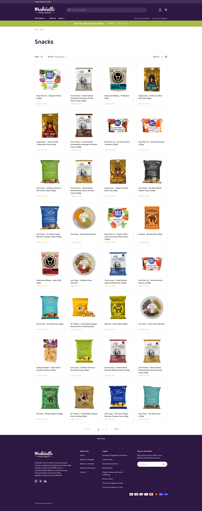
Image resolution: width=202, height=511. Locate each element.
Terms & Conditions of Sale (112, 483)
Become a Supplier (160, 18)
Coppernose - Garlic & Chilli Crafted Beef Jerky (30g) (47, 143)
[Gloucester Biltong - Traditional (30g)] (118, 79)
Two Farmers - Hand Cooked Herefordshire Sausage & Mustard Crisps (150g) (83, 144)
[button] (166, 10)
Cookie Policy (107, 459)
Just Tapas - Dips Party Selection (83, 234)
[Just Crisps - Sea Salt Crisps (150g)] (151, 397)
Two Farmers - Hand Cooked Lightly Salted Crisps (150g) (115, 281)
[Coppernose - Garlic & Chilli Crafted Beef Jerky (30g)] (50, 125)
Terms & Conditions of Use (112, 487)
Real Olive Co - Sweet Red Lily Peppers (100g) (150, 281)
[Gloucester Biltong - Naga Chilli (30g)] (50, 263)
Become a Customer (142, 18)
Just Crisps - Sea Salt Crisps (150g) (149, 415)
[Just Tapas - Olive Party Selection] (151, 307)
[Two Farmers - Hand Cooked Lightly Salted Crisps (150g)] (118, 263)
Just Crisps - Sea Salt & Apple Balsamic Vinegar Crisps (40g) (116, 415)
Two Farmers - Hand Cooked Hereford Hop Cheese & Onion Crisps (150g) (82, 190)
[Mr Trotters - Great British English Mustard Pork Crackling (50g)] (84, 307)
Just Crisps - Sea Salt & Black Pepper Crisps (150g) (149, 189)
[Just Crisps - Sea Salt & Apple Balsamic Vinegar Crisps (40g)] (118, 397)
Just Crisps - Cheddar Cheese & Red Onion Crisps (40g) (82, 368)
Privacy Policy (107, 479)
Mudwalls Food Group (45, 503)
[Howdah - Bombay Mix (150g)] (151, 217)
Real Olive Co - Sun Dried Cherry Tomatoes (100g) (117, 143)
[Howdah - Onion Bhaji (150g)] (118, 307)
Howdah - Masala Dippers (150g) (50, 414)
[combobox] (106, 10)
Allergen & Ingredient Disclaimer (114, 455)
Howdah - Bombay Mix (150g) (150, 234)
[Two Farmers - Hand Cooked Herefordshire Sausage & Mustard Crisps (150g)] (84, 125)
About (60, 18)
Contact (83, 472)
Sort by (50, 57)
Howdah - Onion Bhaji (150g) (116, 324)
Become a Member (87, 464)
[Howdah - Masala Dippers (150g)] (50, 397)
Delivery (53, 18)
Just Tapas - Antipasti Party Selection (81, 281)
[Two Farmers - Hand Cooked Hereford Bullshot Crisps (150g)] (118, 351)
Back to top (101, 439)
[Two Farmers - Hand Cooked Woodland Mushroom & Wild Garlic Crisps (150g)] (84, 79)
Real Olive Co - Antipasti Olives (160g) (49, 97)
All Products (39, 18)
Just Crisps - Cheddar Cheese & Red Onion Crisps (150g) (49, 189)
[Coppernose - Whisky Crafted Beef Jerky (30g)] (118, 171)
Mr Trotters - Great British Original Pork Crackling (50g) (83, 415)
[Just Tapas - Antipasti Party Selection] (84, 263)
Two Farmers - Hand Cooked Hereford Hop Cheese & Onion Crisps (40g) (150, 370)
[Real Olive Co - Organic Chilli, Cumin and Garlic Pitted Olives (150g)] (118, 217)
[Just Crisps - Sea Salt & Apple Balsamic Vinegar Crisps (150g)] (50, 217)
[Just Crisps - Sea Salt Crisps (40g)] (50, 307)
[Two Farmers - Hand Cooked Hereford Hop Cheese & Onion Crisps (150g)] (84, 171)
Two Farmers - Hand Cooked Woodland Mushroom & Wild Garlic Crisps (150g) (81, 98)
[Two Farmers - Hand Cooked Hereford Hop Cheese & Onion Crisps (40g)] (151, 351)
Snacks (42, 29)
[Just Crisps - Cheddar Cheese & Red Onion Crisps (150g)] (50, 171)
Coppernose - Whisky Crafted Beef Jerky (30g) (116, 189)
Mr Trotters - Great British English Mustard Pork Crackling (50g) (83, 325)
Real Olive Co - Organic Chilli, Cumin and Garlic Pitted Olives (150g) (116, 236)
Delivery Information (88, 468)
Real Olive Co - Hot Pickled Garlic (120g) (151, 143)
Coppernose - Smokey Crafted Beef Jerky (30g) (150, 97)
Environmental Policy (110, 464)
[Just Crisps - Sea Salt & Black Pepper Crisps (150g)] (151, 171)
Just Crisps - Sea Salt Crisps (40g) (50, 324)
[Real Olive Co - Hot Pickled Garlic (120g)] (151, 125)
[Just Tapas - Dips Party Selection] (84, 217)
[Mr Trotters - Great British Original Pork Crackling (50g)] (84, 397)
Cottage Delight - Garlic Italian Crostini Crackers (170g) (48, 368)
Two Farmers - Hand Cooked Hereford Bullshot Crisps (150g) (117, 368)
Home (36, 29)
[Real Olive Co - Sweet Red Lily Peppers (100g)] (151, 263)
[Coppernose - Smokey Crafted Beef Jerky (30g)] (151, 79)
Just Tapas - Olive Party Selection (151, 324)
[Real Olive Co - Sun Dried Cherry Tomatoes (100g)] (118, 125)
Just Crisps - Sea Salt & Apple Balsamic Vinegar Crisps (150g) (49, 235)
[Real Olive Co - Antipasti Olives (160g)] (50, 79)
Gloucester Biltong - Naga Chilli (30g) (49, 281)
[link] (85, 429)
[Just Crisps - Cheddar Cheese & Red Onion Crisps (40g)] (84, 351)
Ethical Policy (107, 468)
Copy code (122, 23)
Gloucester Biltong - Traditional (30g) (116, 97)
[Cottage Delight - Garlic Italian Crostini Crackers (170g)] (50, 351)
